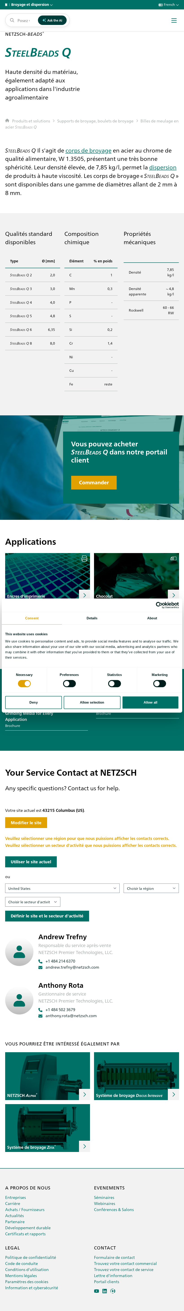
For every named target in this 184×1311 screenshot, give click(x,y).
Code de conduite (21, 1263)
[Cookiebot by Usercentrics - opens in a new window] (159, 605)
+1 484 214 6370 (60, 961)
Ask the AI (54, 20)
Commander (94, 482)
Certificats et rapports (25, 1233)
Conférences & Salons (114, 1209)
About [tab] (152, 618)
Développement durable (28, 1227)
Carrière (12, 1203)
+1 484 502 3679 (60, 1009)
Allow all (150, 702)
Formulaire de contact (114, 1257)
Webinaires (104, 1203)
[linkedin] (104, 1291)
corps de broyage (89, 150)
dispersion (163, 167)
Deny (33, 702)
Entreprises (15, 1197)
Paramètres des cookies (26, 1281)
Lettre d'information (113, 1275)
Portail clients (106, 1281)
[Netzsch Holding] (7, 4)
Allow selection (92, 702)
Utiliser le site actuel (31, 861)
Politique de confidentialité (30, 1257)
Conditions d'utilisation (27, 1269)
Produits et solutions (31, 121)
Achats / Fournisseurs (24, 1209)
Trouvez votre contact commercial (125, 1263)
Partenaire (15, 1221)
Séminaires (104, 1197)
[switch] (69, 683)
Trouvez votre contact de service (123, 1269)
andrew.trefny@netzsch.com (72, 967)
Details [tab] (92, 618)
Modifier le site (26, 822)
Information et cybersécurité (31, 1287)
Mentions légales (21, 1275)
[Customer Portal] (112, 1291)
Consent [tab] (32, 618)
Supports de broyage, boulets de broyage (95, 121)
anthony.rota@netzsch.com (71, 1015)
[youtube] (96, 1291)
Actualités (14, 1215)
